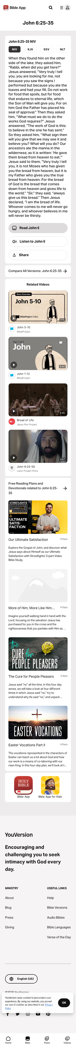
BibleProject (23, 331)
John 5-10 (27, 327)
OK (64, 1002)
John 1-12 (27, 373)
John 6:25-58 (29, 466)
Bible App (23, 796)
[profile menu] (65, 7)
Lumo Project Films (27, 470)
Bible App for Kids (50, 796)
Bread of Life (29, 420)
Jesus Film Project (27, 424)
